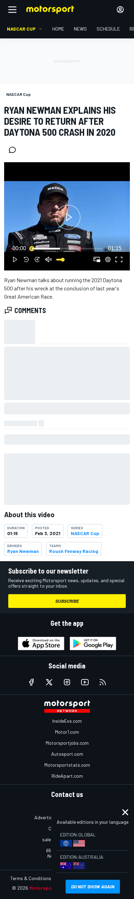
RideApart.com (67, 776)
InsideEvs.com (67, 721)
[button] (68, 217)
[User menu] (120, 9)
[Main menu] (12, 9)
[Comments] (14, 150)
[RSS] (103, 682)
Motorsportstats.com (67, 765)
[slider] (67, 248)
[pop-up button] (107, 259)
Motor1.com (67, 732)
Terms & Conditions (30, 878)
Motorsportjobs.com (67, 743)
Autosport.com (67, 754)
